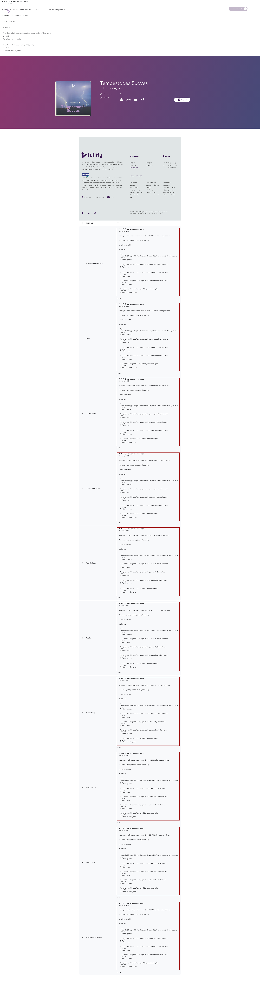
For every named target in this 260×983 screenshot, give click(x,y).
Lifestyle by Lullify (169, 163)
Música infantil (135, 190)
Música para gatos (169, 190)
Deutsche (149, 165)
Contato (212, 9)
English (132, 163)
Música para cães (152, 190)
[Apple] (136, 99)
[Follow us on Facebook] (82, 213)
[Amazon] (129, 99)
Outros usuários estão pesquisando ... (153, 13)
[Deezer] (142, 99)
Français (149, 163)
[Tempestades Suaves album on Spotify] (73, 98)
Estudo (132, 185)
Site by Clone (157, 213)
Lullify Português (111, 88)
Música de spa (168, 185)
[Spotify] (121, 99)
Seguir (184, 100)
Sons (155, 9)
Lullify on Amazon (169, 167)
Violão (148, 187)
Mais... (132, 197)
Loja (173, 9)
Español (133, 165)
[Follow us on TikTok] (102, 213)
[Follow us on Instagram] (95, 213)
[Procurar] (251, 9)
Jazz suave (134, 187)
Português (134, 167)
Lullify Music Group (170, 165)
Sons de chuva (135, 195)
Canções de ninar (169, 187)
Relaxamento (151, 182)
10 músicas (107, 94)
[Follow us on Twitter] (89, 213)
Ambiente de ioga (152, 185)
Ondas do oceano (152, 195)
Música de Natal (169, 195)
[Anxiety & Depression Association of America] (85, 176)
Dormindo (133, 182)
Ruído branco (151, 192)
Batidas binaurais (136, 192)
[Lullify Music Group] (14, 11)
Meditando (167, 182)
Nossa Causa (195, 9)
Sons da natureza (169, 192)
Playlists (137, 9)
